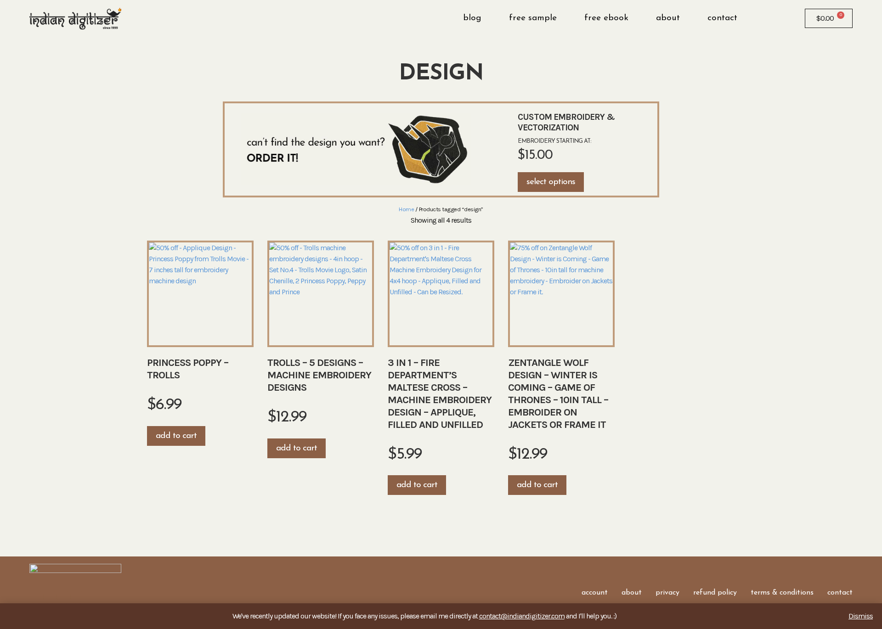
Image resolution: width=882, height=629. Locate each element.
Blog (472, 18)
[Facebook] (36, 597)
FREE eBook (606, 18)
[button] (763, 18)
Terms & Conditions (782, 592)
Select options (550, 182)
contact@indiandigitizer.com (522, 616)
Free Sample (533, 18)
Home (406, 209)
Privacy (667, 592)
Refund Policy (715, 592)
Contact (722, 18)
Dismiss (860, 616)
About (668, 18)
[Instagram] (50, 597)
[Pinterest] (78, 597)
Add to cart (176, 436)
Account (595, 592)
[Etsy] (64, 597)
